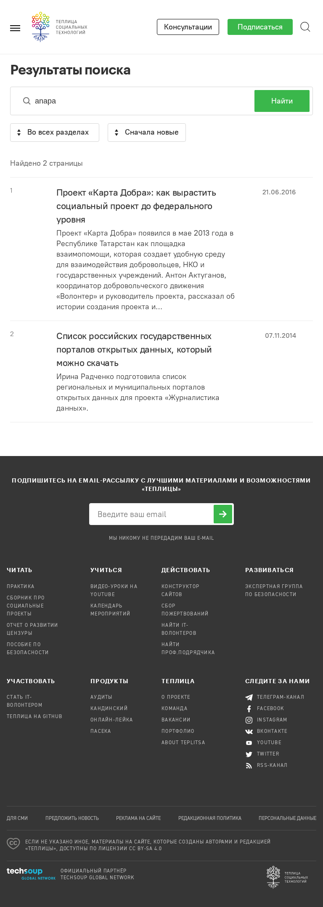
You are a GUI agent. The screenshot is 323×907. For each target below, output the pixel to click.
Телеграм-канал (280, 697)
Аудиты (101, 697)
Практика (20, 586)
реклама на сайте (138, 818)
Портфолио (178, 731)
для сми (17, 818)
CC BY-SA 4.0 (145, 848)
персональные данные (287, 818)
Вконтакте (272, 731)
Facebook (270, 708)
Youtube (269, 742)
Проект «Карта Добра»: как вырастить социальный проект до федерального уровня (136, 206)
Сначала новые (152, 132)
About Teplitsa (183, 742)
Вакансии (176, 720)
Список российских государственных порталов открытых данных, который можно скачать (134, 349)
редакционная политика (209, 818)
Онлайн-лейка (111, 720)
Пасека (100, 731)
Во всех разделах (58, 132)
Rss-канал (272, 765)
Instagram (272, 720)
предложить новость (72, 818)
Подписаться (260, 27)
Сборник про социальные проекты (26, 606)
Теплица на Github (35, 716)
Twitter (268, 754)
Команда (175, 708)
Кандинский (109, 708)
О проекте (176, 697)
